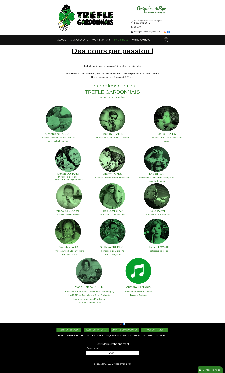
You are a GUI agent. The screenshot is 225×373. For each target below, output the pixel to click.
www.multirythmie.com (58, 141)
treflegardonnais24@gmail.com (147, 31)
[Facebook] (168, 32)
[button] (166, 39)
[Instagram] (165, 32)
